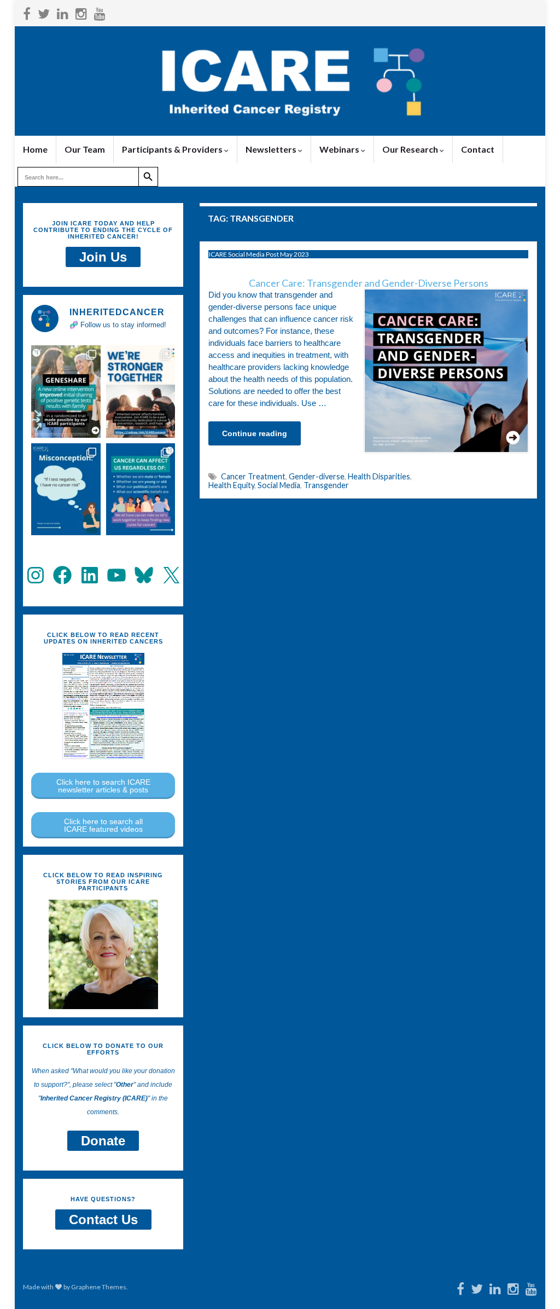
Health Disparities (379, 476)
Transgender (326, 485)
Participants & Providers (173, 149)
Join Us (103, 257)
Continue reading (254, 433)
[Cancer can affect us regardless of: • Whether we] (141, 489)
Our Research (411, 149)
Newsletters (272, 149)
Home (35, 149)
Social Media (279, 485)
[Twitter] (44, 12)
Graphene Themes (98, 1287)
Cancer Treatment (253, 476)
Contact (477, 149)
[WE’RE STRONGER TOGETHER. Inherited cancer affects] (141, 391)
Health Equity (231, 485)
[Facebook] (27, 12)
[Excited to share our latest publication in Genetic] (66, 391)
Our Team (85, 149)
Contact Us (103, 1219)
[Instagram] (81, 12)
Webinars (340, 149)
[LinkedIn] (62, 12)
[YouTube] (100, 12)
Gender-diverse (317, 476)
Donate (103, 1140)
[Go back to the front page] (280, 81)
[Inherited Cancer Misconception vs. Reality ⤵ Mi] (66, 489)
